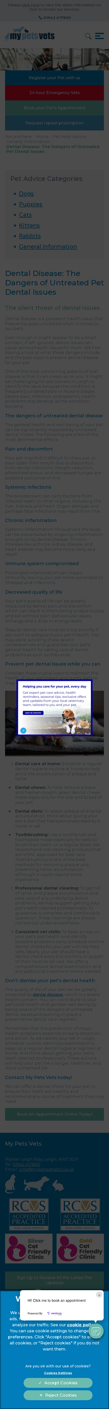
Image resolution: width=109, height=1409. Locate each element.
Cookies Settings (58, 1373)
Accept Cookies (61, 1382)
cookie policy (81, 1324)
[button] (96, 1331)
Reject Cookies (61, 1395)
